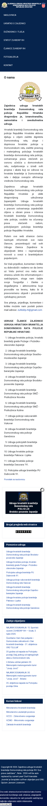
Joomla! (4, 779)
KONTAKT (8, 65)
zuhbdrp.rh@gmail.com (30, 310)
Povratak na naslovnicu (14, 479)
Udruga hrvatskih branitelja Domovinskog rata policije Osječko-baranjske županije (22, 590)
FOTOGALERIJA (11, 57)
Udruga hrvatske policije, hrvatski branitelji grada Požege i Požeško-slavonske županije (22, 565)
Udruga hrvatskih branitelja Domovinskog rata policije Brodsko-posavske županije (22, 554)
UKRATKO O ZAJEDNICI (15, 23)
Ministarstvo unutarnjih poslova (20, 712)
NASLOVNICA (10, 15)
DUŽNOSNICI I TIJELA (14, 32)
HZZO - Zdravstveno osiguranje (20, 716)
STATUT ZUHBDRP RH (14, 40)
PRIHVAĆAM (6, 804)
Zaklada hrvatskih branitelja (18, 724)
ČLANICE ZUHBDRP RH (14, 48)
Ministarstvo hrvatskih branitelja (20, 708)
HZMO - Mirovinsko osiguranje (20, 720)
